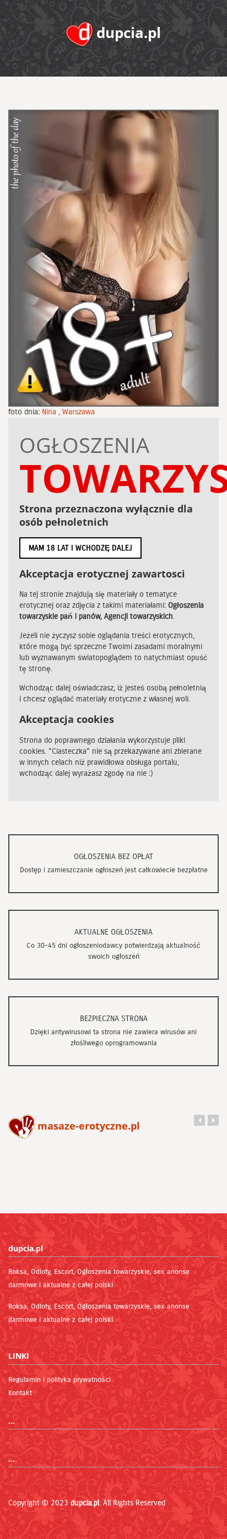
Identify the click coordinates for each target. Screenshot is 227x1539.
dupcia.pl (85, 1503)
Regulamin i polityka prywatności (59, 1379)
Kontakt (20, 1393)
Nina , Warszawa (68, 412)
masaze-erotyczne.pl (87, 1125)
